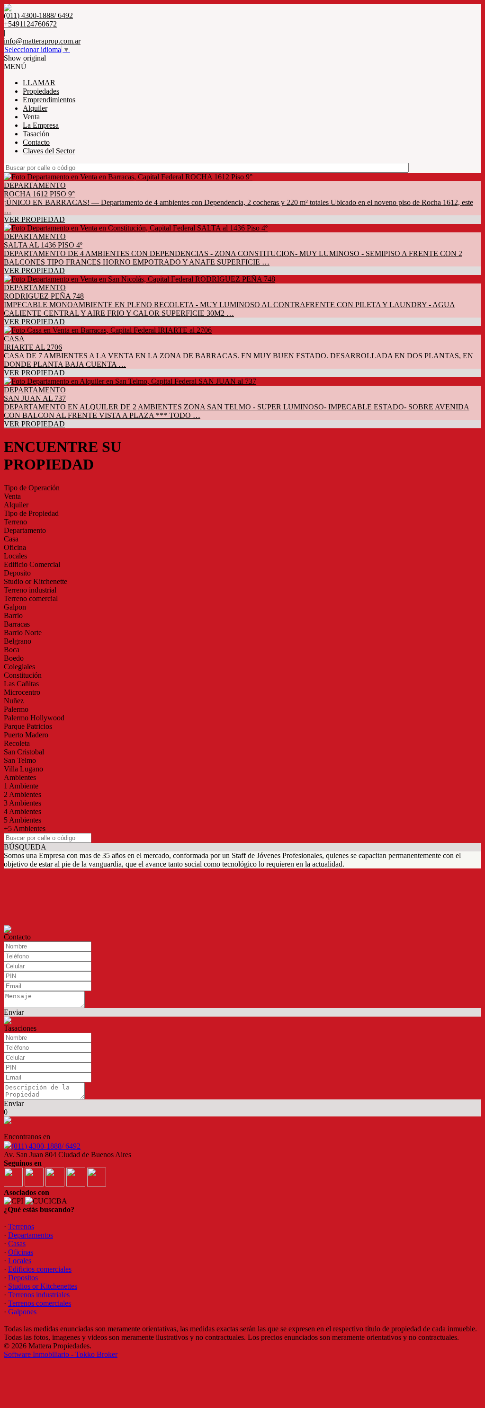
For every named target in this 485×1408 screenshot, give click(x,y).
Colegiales (19, 667)
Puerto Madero (26, 735)
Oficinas (20, 1252)
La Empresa (41, 125)
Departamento (25, 530)
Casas (17, 1244)
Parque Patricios (28, 726)
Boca (11, 650)
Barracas (17, 624)
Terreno (15, 522)
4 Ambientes (22, 811)
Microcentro (22, 692)
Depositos (23, 1278)
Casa (11, 539)
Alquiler (35, 108)
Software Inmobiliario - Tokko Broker (60, 1354)
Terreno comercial (31, 598)
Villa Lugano (23, 769)
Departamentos (30, 1235)
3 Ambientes (22, 803)
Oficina (15, 547)
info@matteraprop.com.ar (42, 41)
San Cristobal (24, 752)
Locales (15, 556)
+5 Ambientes (24, 828)
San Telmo (20, 760)
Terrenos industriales (39, 1295)
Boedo (14, 658)
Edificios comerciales (40, 1269)
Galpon (15, 607)
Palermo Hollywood (34, 718)
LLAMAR (39, 83)
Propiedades (41, 91)
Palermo (16, 709)
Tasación (36, 134)
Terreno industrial (30, 590)
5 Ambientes (22, 820)
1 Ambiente (21, 786)
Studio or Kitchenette (35, 581)
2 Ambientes (22, 794)
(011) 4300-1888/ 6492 (46, 1146)
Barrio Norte (23, 633)
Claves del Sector (49, 151)
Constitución (23, 675)
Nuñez (14, 701)
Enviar (14, 1012)
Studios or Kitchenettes (42, 1286)
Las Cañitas (21, 684)
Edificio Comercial (32, 564)
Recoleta (17, 743)
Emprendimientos (49, 100)
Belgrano (17, 641)
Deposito (17, 573)
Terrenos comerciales (39, 1303)
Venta (31, 117)
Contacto (36, 142)
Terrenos (21, 1226)
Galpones (22, 1312)
